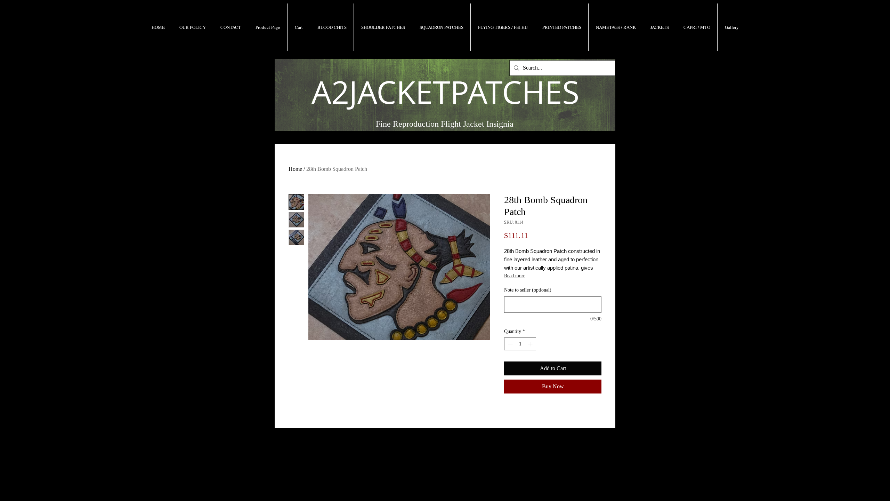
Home (295, 169)
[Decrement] (509, 344)
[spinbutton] (520, 344)
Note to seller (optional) (527, 290)
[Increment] (530, 344)
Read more (514, 275)
